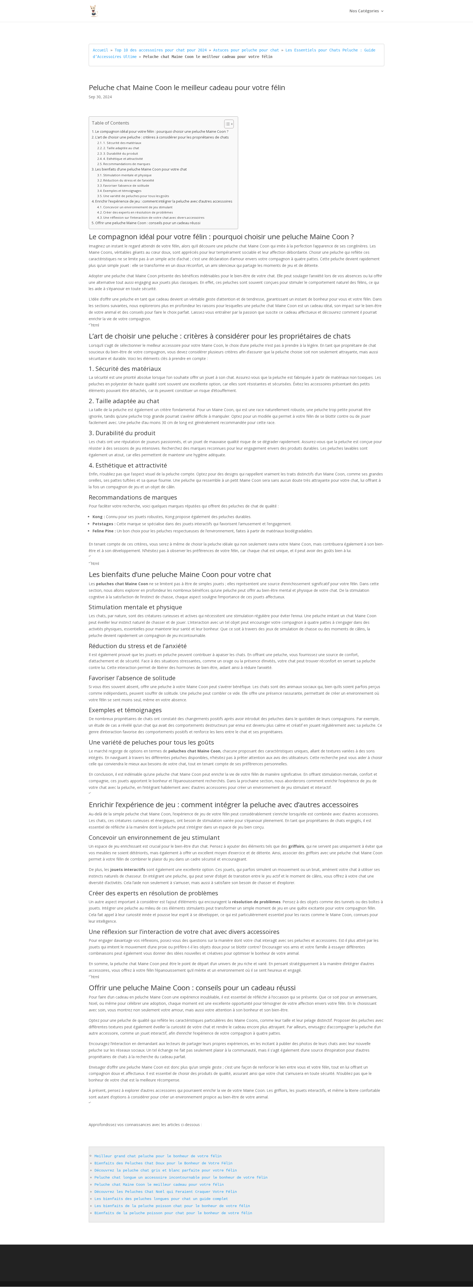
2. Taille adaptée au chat (121, 148)
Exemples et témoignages (122, 191)
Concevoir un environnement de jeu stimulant (137, 207)
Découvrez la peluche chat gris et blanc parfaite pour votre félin (165, 1170)
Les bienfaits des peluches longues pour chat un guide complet (161, 1199)
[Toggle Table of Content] (226, 124)
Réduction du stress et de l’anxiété (128, 180)
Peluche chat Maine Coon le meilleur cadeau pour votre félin (159, 1184)
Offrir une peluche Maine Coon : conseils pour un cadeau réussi (147, 223)
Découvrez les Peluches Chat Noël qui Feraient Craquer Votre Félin (165, 1192)
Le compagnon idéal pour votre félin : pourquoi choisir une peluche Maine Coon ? (161, 131)
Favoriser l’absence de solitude (126, 185)
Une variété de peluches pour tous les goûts (136, 196)
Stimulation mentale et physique (127, 175)
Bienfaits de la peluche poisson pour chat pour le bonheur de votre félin (173, 1213)
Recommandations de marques (126, 164)
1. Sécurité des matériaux (122, 143)
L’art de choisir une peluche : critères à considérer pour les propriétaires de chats (162, 137)
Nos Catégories (364, 11)
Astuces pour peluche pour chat (246, 50)
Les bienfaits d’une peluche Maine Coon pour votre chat (141, 169)
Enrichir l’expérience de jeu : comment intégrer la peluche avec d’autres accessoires (163, 201)
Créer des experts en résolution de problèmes (138, 212)
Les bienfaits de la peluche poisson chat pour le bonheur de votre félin (172, 1206)
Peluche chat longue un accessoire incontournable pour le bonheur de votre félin (180, 1177)
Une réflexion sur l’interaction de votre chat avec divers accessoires (153, 217)
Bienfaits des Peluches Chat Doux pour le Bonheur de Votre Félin (163, 1163)
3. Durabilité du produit (120, 153)
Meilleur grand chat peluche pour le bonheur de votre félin (157, 1156)
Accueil (100, 50)
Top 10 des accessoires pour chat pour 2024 (161, 50)
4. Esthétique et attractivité (123, 159)
